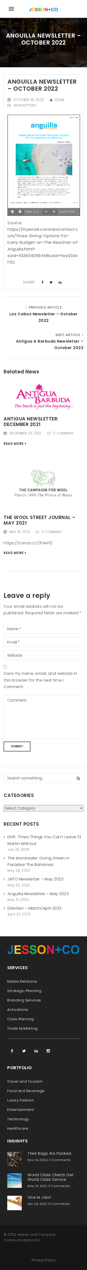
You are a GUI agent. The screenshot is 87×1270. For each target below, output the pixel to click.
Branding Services (24, 1000)
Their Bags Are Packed (49, 1153)
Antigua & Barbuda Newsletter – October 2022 (49, 344)
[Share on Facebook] (43, 282)
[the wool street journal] (43, 483)
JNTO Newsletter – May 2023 (35, 879)
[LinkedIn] (36, 1051)
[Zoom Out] (46, 212)
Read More (14, 443)
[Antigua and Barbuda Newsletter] (43, 397)
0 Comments (60, 1160)
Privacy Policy (43, 1260)
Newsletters (25, 105)
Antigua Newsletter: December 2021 (31, 422)
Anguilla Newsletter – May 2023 (38, 894)
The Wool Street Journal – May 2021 (40, 520)
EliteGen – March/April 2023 (34, 908)
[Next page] (20, 212)
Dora (60, 100)
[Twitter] (24, 1051)
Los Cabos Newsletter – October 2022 (43, 317)
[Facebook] (12, 1051)
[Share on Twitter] (51, 282)
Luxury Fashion (20, 1100)
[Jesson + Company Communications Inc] (43, 9)
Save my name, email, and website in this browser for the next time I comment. (40, 680)
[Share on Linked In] (60, 282)
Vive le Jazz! (39, 1197)
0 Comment (63, 433)
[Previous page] (12, 212)
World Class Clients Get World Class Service (51, 1177)
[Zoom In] (54, 212)
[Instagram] (48, 1051)
